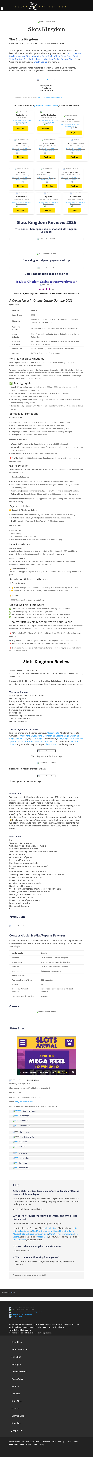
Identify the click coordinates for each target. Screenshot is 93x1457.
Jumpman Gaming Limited (46, 105)
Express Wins (42, 59)
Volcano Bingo (24, 56)
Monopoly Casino (19, 1349)
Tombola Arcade (19, 1371)
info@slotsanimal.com (24, 1102)
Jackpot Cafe (17, 1430)
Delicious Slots (76, 738)
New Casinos (25, 1444)
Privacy (61, 1442)
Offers (74, 210)
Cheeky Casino (40, 62)
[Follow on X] (19, 1450)
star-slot (22, 1146)
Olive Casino (29, 59)
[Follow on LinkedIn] (32, 1450)
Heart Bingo (17, 1342)
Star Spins (16, 1357)
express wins (37, 741)
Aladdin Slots (54, 56)
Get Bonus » (46, 90)
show (12, 1292)
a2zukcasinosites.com (20, 1442)
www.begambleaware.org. (54, 97)
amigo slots (24, 1158)
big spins (23, 1153)
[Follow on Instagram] (26, 1450)
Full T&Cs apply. (42, 97)
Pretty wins (25, 735)
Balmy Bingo (66, 56)
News (69, 1442)
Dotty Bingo (17, 1401)
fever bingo (24, 1116)
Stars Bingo (37, 738)
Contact (46, 1442)
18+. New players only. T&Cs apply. (21, 120)
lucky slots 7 (24, 1168)
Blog (42, 1444)
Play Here (20, 129)
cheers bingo (25, 1125)
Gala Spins (16, 1364)
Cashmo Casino (19, 1415)
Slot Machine (49, 735)
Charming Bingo (39, 56)
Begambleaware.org (21, 122)
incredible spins (29, 1111)
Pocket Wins (17, 1379)
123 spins (23, 1142)
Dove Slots (16, 1423)
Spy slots (13, 741)
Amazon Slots (67, 59)
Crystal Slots (71, 53)
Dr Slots (15, 1408)
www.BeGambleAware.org (20, 1330)
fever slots (23, 1163)
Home (38, 1442)
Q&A (35, 1444)
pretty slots (24, 1120)
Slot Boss (16, 1393)
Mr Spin (15, 1386)
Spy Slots (19, 59)
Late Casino (54, 59)
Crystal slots (36, 735)
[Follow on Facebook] (12, 1450)
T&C (54, 1442)
